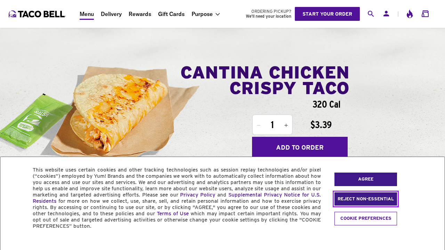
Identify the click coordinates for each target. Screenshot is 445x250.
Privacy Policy (197, 195)
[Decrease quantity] (259, 125)
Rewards (140, 13)
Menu (87, 13)
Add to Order (300, 147)
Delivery (111, 13)
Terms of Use (173, 213)
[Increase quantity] (286, 125)
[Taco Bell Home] (38, 13)
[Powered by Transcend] (11, 242)
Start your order (327, 14)
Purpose (202, 13)
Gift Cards (171, 13)
